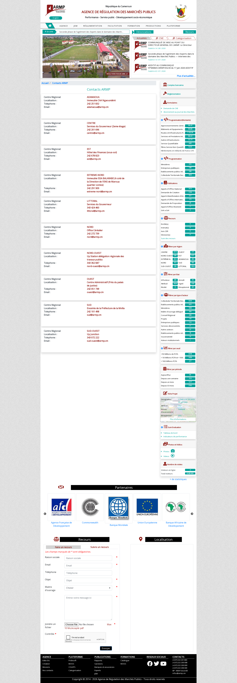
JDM (96, 673)
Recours (189, 31)
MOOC (71, 664)
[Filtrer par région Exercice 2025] (162, 246)
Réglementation (174, 94)
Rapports (98, 660)
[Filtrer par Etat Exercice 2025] (162, 274)
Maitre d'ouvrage (50, 588)
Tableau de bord (170, 433)
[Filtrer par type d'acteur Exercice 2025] (162, 295)
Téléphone (50, 572)
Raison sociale (52, 557)
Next (192, 514)
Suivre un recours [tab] (100, 547)
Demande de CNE (170, 108)
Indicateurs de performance (175, 436)
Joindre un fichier (50, 626)
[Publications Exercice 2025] (162, 183)
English (56, 18)
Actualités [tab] (142, 38)
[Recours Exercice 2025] (162, 218)
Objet (48, 579)
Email (47, 564)
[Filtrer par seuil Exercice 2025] (162, 348)
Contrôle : (50, 633)
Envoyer (106, 648)
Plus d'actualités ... (186, 75)
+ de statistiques (178, 479)
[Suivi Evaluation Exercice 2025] (162, 427)
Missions (46, 667)
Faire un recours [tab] (63, 547)
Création (46, 664)
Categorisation (75, 670)
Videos (166, 456)
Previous (45, 514)
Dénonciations (143, 31)
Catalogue (125, 660)
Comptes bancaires (175, 85)
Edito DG (46, 660)
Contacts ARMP (60, 83)
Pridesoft (72, 660)
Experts (97, 670)
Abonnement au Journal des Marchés (178, 112)
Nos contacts (48, 670)
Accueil (45, 83)
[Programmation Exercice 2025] (162, 120)
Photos (166, 451)
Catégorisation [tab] (183, 38)
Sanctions (98, 664)
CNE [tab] (161, 38)
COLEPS (72, 667)
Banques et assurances (104, 667)
